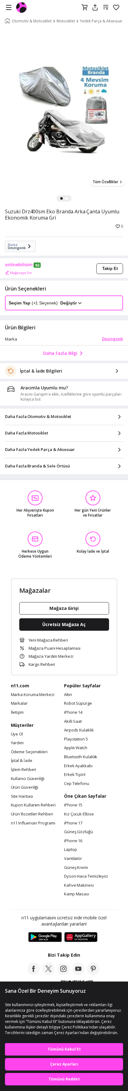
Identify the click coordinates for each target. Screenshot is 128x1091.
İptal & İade (21, 760)
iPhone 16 (73, 840)
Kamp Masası (76, 894)
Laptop (70, 849)
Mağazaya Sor (21, 272)
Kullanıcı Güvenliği (27, 778)
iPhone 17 (73, 823)
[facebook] (33, 973)
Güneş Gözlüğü (78, 831)
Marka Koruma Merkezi (32, 694)
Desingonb (112, 338)
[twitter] (48, 973)
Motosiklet (66, 21)
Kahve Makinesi (79, 885)
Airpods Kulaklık (79, 730)
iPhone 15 (73, 805)
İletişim (17, 712)
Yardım (17, 742)
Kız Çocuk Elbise (79, 814)
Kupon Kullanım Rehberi (33, 805)
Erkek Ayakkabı (78, 766)
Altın (68, 694)
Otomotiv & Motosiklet (32, 21)
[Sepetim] (84, 8)
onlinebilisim (19, 264)
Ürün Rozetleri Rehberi (32, 814)
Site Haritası (22, 796)
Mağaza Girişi (64, 608)
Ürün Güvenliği (25, 787)
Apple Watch (75, 747)
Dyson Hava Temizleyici (86, 876)
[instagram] (63, 973)
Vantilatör (73, 858)
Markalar (19, 703)
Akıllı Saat (73, 721)
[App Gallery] (81, 937)
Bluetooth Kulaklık (80, 756)
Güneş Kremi (76, 867)
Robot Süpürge (78, 703)
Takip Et (110, 268)
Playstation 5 (76, 739)
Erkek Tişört (74, 774)
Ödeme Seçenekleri (29, 752)
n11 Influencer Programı (33, 823)
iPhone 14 (73, 712)
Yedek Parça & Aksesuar (101, 21)
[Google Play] (45, 937)
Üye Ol (17, 734)
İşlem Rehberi (23, 769)
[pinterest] (93, 973)
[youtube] (78, 973)
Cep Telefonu (76, 783)
